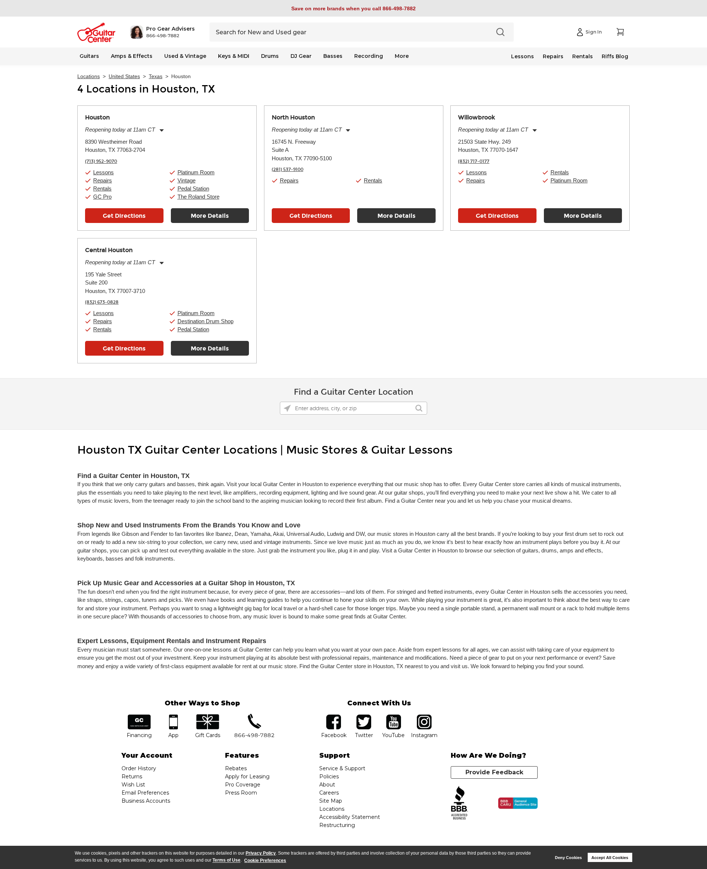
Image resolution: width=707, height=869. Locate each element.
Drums (270, 56)
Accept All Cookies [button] (609, 857)
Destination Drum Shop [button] (205, 321)
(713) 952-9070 (101, 161)
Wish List (133, 784)
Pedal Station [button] (193, 188)
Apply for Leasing (247, 776)
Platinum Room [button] (196, 172)
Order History (139, 768)
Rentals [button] (102, 188)
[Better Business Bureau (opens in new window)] (459, 803)
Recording (368, 56)
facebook (333, 717)
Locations (88, 76)
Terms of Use (226, 860)
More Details (210, 215)
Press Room (241, 792)
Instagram (424, 717)
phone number (254, 717)
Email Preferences (145, 792)
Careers (329, 792)
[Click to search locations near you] (287, 408)
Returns (132, 776)
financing (139, 717)
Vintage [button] (186, 180)
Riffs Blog (615, 56)
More (402, 56)
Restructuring (337, 825)
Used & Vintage (185, 56)
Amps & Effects (131, 56)
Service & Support (342, 768)
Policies (329, 776)
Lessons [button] (103, 172)
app (173, 717)
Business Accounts (146, 801)
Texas (155, 76)
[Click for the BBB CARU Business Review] (518, 803)
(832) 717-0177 (473, 161)
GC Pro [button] (102, 196)
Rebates (236, 768)
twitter (363, 717)
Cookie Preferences (265, 860)
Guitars (89, 56)
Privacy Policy (261, 853)
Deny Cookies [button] (568, 857)
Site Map (330, 801)
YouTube (393, 717)
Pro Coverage (242, 784)
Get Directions (124, 215)
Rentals (582, 56)
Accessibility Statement (349, 817)
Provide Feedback (494, 772)
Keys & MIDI (233, 56)
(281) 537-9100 (287, 169)
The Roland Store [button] (198, 196)
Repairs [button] (102, 180)
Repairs (553, 56)
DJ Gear (301, 56)
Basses (332, 56)
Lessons (522, 56)
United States (124, 76)
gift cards (207, 717)
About (327, 784)
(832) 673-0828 (102, 302)
